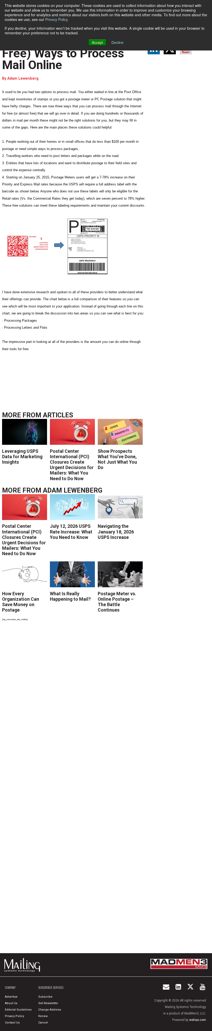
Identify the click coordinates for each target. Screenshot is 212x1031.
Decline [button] (117, 42)
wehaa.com (197, 1020)
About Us (11, 1003)
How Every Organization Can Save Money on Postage (20, 602)
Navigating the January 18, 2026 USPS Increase (116, 531)
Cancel (43, 1022)
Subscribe (45, 996)
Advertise (11, 996)
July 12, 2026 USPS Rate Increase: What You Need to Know (71, 531)
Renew (43, 1016)
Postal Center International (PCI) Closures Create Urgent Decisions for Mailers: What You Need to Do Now (72, 464)
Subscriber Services (50, 987)
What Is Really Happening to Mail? (70, 596)
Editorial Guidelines (18, 1009)
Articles (58, 415)
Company (10, 987)
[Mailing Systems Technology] (23, 964)
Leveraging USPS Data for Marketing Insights (22, 456)
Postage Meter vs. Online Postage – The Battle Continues (117, 602)
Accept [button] (97, 42)
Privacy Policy (56, 19)
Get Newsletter (48, 1003)
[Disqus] (74, 697)
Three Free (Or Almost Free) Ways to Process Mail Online (63, 53)
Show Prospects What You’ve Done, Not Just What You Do (117, 459)
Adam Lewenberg (23, 78)
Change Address (49, 1009)
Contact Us (12, 1022)
